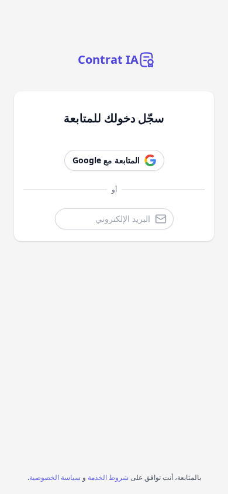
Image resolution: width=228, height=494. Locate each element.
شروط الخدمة (108, 477)
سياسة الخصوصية (55, 477)
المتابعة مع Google (106, 160)
